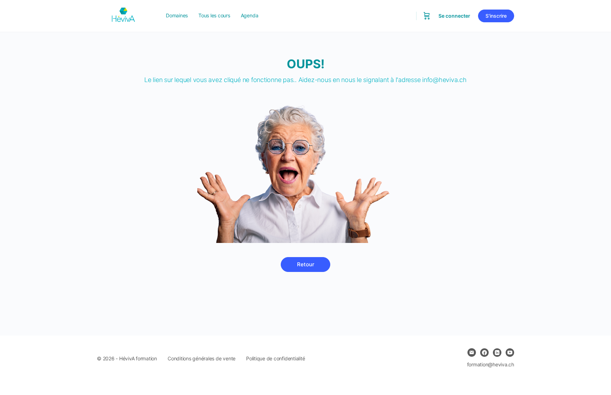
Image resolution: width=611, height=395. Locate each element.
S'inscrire (496, 16)
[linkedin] (497, 352)
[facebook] (484, 352)
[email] (471, 352)
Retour (305, 264)
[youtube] (510, 352)
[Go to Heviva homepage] (123, 15)
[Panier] (426, 16)
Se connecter (454, 16)
